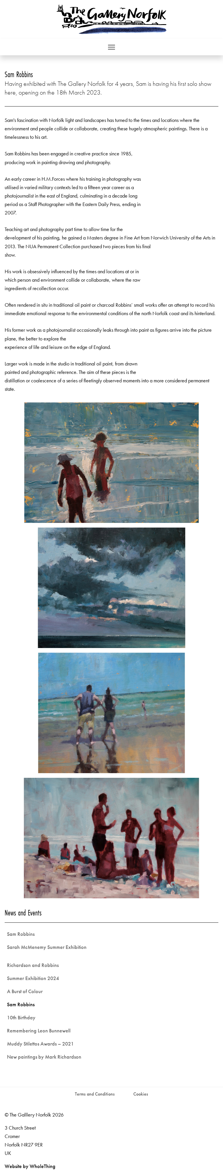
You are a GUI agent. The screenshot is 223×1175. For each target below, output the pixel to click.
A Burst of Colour (25, 991)
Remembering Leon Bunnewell (39, 1030)
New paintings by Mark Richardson (44, 1056)
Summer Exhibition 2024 (33, 978)
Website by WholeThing (30, 1166)
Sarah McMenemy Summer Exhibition (47, 947)
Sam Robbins (21, 934)
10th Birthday (21, 1017)
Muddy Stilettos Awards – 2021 (40, 1043)
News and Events (23, 913)
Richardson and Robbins (33, 965)
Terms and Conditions (95, 1094)
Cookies (140, 1094)
